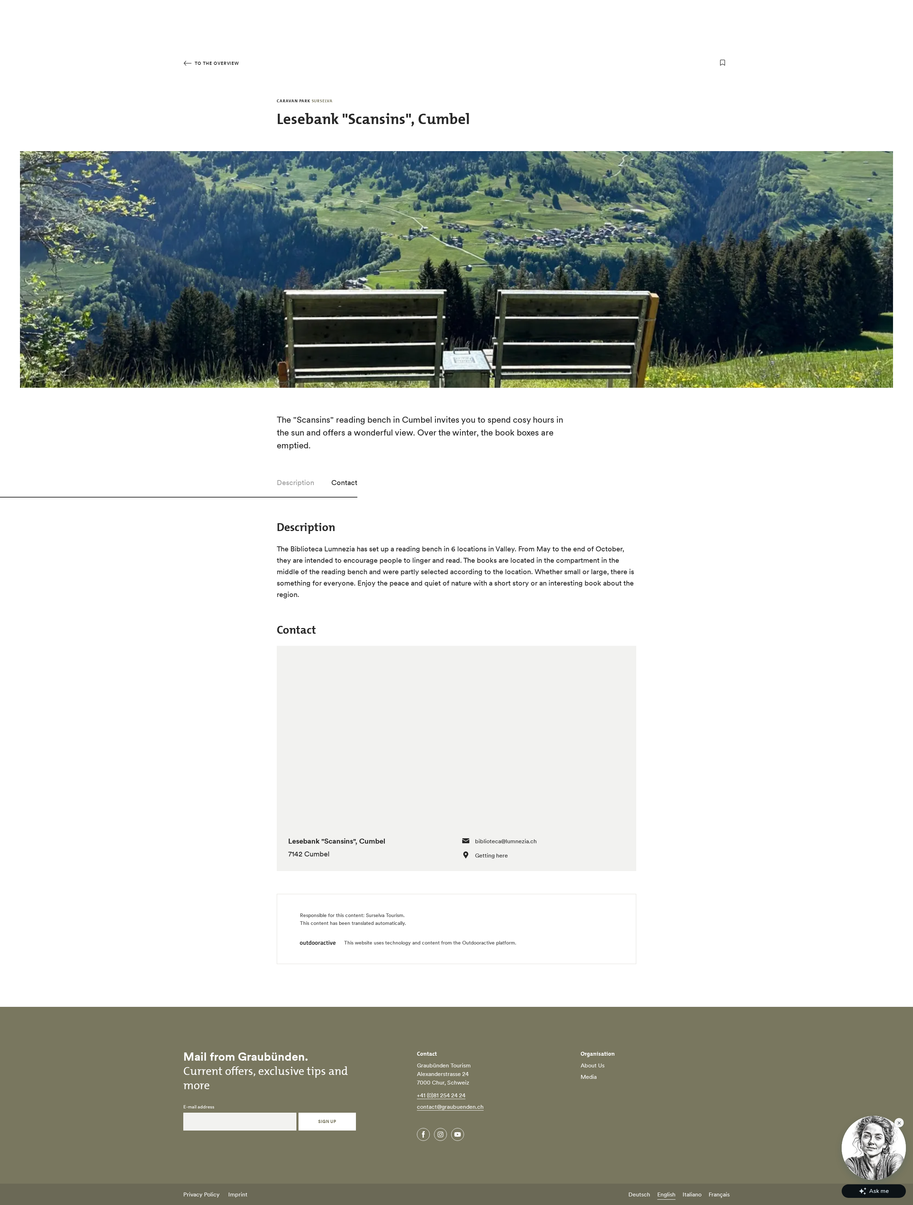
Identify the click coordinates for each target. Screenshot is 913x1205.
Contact (344, 482)
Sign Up (327, 1121)
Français (719, 1194)
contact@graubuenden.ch (450, 1106)
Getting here (491, 855)
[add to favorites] (722, 63)
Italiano (692, 1194)
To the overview (216, 63)
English (666, 1194)
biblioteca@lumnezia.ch (506, 841)
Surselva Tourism (384, 915)
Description (295, 482)
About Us (593, 1065)
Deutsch (639, 1194)
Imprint (238, 1194)
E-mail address (198, 1107)
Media (589, 1076)
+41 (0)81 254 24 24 (441, 1095)
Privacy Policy (201, 1194)
